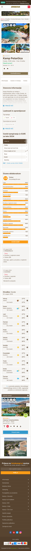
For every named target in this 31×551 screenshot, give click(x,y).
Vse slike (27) (24, 51)
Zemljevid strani (7, 526)
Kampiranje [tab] (5, 483)
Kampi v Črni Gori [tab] (7, 509)
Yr (6, 386)
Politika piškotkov (7, 520)
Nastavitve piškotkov (8, 523)
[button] (4, 25)
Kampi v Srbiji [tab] (6, 506)
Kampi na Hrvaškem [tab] (8, 499)
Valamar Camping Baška (11, 420)
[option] (15, 416)
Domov (3, 19)
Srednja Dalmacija (15, 19)
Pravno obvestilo (7, 516)
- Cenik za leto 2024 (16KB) (13, 163)
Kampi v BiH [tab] (5, 503)
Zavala (26, 19)
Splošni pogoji (6, 513)
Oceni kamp (26, 27)
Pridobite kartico (24, 3)
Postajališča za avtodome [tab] (9, 493)
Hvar (22, 19)
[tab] (15, 300)
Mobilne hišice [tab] (6, 486)
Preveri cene (15, 432)
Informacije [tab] (5, 479)
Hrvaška (7, 19)
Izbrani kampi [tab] (7, 395)
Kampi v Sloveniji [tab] (7, 496)
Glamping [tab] (5, 489)
